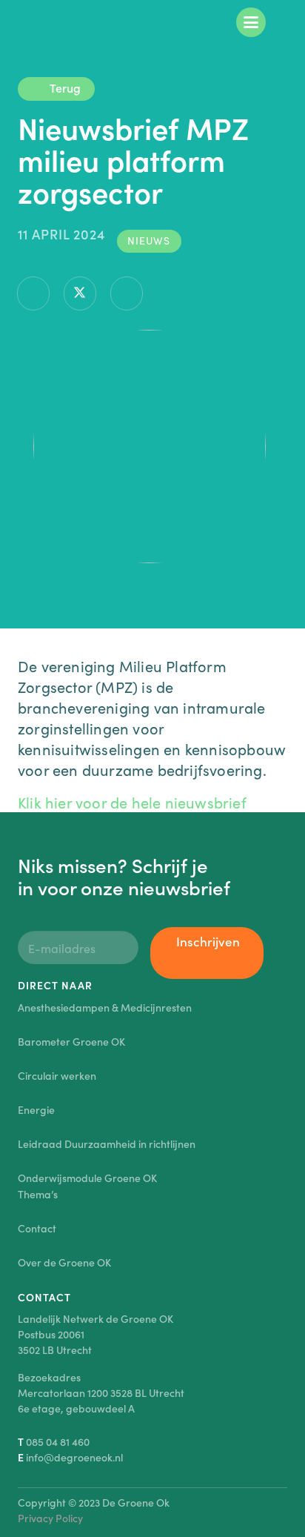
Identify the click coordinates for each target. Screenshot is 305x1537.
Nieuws (148, 240)
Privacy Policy (50, 1517)
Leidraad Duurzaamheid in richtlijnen (106, 1143)
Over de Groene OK (64, 1262)
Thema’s (38, 1193)
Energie (36, 1109)
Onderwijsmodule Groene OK (87, 1177)
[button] (250, 22)
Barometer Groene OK (71, 1041)
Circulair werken (57, 1075)
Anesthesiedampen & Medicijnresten (105, 1007)
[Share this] (33, 293)
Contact (37, 1228)
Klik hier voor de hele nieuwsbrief (132, 801)
